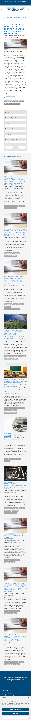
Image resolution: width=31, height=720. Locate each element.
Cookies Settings (15, 717)
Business (15, 101)
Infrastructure (8, 510)
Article (6, 458)
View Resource (10, 96)
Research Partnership (9, 562)
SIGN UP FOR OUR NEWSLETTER (15, 2)
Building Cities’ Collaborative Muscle (13, 434)
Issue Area (8, 129)
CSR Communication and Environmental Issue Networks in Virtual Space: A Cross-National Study (14, 280)
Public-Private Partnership (10, 255)
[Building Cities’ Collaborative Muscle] (15, 432)
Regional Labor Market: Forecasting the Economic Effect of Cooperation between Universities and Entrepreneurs (15, 383)
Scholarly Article (8, 101)
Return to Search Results (15, 17)
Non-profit (21, 101)
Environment (7, 358)
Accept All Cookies (15, 709)
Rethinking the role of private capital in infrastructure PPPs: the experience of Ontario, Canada (15, 485)
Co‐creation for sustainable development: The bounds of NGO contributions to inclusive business (15, 638)
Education (22, 408)
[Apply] (23, 115)
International (13, 208)
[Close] (28, 697)
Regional (14, 410)
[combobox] (15, 120)
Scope (7, 134)
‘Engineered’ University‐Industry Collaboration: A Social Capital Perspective (15, 536)
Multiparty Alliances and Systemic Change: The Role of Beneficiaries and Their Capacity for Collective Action (15, 232)
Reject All (15, 713)
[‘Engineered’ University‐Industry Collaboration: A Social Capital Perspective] (15, 532)
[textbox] (16, 120)
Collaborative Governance (10, 613)
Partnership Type (10, 140)
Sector (7, 123)
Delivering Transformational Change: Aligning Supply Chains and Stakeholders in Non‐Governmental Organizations (15, 181)
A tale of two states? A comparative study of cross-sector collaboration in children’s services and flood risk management (14, 334)
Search (7, 112)
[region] (15, 708)
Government (22, 205)
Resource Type (9, 118)
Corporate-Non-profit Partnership (12, 103)
